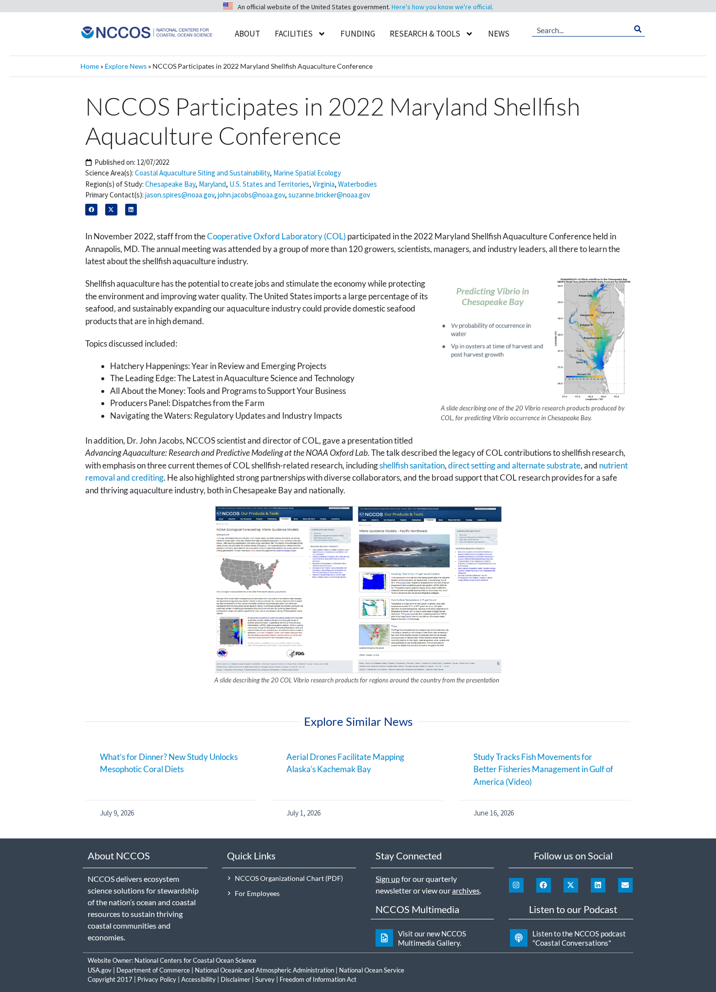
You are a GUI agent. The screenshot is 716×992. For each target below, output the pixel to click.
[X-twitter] (571, 885)
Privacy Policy (156, 979)
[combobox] (581, 29)
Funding (357, 33)
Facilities (294, 33)
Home (89, 66)
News (498, 33)
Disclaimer (235, 979)
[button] (91, 210)
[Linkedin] (598, 885)
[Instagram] (516, 885)
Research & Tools (425, 33)
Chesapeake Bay (170, 184)
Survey (265, 979)
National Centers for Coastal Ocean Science (195, 960)
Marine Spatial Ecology (307, 172)
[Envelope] (625, 885)
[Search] (638, 29)
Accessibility (198, 979)
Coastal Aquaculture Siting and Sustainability (202, 172)
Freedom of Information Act (318, 979)
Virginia (324, 184)
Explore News (126, 66)
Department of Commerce (153, 970)
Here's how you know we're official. (442, 6)
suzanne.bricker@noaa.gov (329, 194)
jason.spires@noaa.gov (179, 194)
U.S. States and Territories (269, 184)
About (247, 33)
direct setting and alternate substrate (514, 465)
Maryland (212, 184)
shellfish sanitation (412, 465)
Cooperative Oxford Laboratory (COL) (276, 236)
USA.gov (100, 970)
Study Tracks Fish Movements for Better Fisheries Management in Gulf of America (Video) (543, 769)
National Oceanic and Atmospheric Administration (264, 970)
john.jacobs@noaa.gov (251, 194)
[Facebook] (543, 885)
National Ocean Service (371, 970)
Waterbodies (357, 184)
